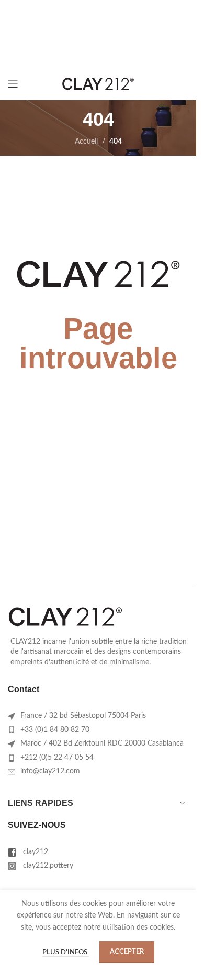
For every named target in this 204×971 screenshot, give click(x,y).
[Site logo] (98, 84)
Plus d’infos (65, 952)
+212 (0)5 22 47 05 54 (57, 757)
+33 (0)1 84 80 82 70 (54, 729)
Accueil (86, 141)
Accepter (127, 951)
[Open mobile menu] (13, 83)
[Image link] (65, 616)
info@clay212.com (50, 771)
